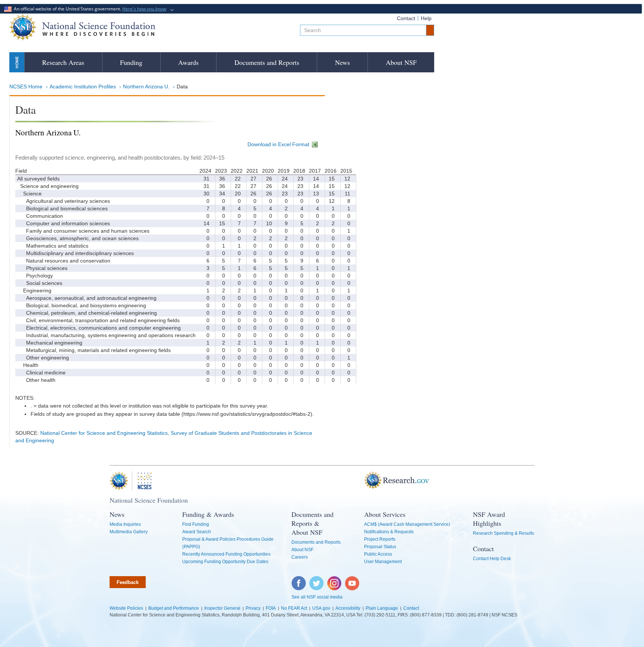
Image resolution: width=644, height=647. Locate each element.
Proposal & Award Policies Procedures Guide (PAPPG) (228, 543)
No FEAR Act (294, 608)
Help (426, 18)
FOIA (271, 608)
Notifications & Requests (389, 531)
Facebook (298, 579)
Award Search (196, 531)
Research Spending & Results (503, 533)
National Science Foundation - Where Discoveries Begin (82, 27)
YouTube (352, 579)
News (342, 62)
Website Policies (126, 608)
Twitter (315, 579)
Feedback (128, 582)
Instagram (334, 579)
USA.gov (321, 608)
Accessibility (347, 608)
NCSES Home (25, 86)
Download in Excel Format (279, 144)
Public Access (378, 554)
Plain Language (382, 608)
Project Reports (379, 539)
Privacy (253, 608)
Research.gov (360, 480)
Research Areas (63, 62)
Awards (188, 62)
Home (16, 62)
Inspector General (222, 608)
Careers (299, 557)
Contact (406, 18)
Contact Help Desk (492, 558)
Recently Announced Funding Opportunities (226, 554)
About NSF (401, 62)
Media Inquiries (125, 524)
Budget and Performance (173, 608)
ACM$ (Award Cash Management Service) (407, 524)
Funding (131, 62)
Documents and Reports (266, 62)
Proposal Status (380, 546)
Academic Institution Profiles (83, 86)
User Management (383, 561)
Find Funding (195, 524)
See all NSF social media (316, 597)
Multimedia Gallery (129, 531)
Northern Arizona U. (146, 86)
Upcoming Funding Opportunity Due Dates (225, 561)
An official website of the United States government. (89, 9)
